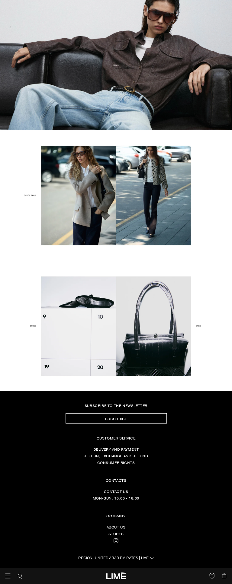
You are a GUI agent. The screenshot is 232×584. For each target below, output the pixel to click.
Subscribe (116, 418)
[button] (8, 576)
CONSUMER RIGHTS (116, 462)
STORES (116, 533)
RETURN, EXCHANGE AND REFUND (116, 456)
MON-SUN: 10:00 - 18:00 (116, 498)
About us (116, 527)
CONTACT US (116, 491)
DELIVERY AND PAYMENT (116, 449)
